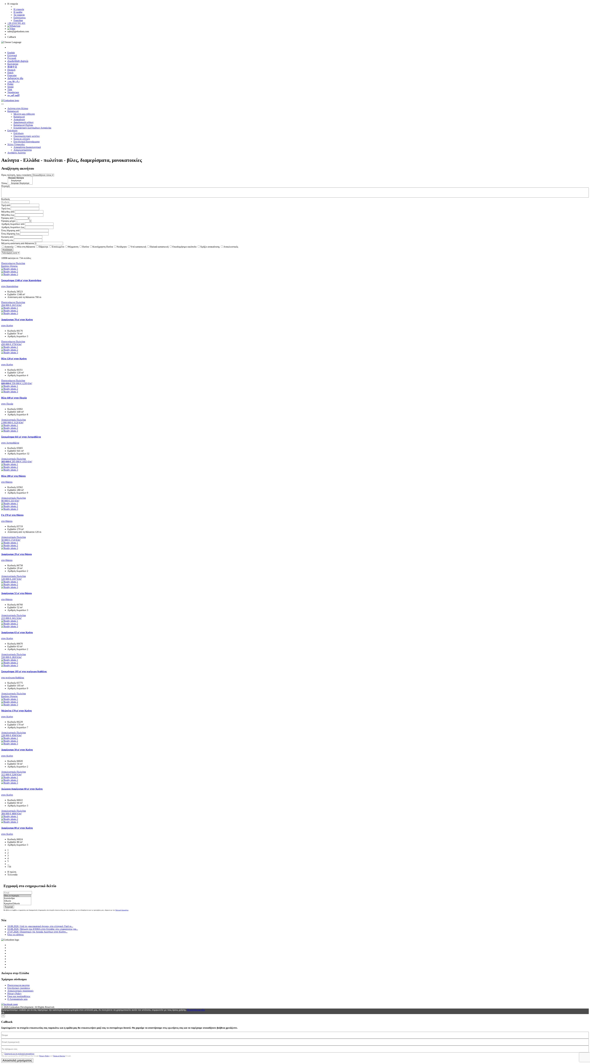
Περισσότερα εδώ (196, 1010)
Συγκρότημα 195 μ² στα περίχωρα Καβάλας (24, 671)
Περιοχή (5, 186)
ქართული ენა (15, 78)
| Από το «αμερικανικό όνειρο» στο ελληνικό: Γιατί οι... (40, 926)
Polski (10, 84)
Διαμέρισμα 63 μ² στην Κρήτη (17, 632)
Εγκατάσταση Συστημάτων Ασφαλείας (32, 127)
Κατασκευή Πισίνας (23, 125)
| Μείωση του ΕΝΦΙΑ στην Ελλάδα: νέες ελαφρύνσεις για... (42, 929)
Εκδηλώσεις (20, 17)
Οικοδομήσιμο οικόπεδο (184, 246)
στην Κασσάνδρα (9, 286)
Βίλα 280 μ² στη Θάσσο (13, 476)
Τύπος (4, 183)
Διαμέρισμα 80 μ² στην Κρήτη (17, 828)
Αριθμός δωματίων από (12, 224)
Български (12, 64)
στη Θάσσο (6, 482)
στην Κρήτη (7, 325)
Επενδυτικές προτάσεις (18, 988)
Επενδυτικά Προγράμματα (26, 141)
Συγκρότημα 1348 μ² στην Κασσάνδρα (21, 280)
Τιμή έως (5, 208)
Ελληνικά (12, 55)
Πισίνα (85, 246)
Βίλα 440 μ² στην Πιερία (14, 397)
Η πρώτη (11, 872)
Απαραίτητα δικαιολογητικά (27, 147)
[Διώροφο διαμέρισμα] (20, 183)
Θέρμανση (73, 246)
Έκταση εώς (7, 240)
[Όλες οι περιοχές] (17, 896)
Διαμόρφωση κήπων (23, 122)
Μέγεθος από (7, 211)
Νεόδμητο (122, 246)
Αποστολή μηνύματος (17, 1060)
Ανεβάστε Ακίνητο (16, 152)
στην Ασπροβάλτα (10, 442)
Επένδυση (12, 130)
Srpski (10, 86)
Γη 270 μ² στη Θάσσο (12, 515)
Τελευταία (12, 874)
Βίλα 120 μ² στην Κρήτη (14, 358)
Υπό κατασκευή (138, 246)
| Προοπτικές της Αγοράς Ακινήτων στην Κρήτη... (37, 931)
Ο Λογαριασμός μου (17, 999)
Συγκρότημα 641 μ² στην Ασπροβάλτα (21, 436)
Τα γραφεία (19, 15)
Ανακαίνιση (19, 119)
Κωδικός (5, 199)
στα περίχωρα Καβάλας (12, 677)
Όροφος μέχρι (8, 221)
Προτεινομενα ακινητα (18, 985)
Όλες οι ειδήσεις (15, 934)
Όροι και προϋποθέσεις (18, 996)
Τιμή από (5, 205)
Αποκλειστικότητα (23, 150)
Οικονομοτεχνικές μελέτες (27, 136)
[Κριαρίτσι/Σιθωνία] (17, 903)
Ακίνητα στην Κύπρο (17, 108)
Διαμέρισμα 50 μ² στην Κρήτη (17, 749)
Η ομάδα (18, 12)
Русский (11, 58)
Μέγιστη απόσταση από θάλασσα (17, 243)
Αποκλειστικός (230, 246)
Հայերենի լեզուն (17, 61)
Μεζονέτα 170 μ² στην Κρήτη (16, 710)
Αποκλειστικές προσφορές (20, 990)
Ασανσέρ (9, 246)
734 (9, 866)
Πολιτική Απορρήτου (121, 910)
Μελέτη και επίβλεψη (24, 114)
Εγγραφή (9, 907)
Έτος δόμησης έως (10, 233)
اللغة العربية (13, 95)
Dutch (10, 72)
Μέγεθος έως (7, 215)
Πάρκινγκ (43, 246)
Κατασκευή (13, 111)
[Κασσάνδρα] (17, 898)
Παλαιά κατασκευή (159, 246)
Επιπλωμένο (58, 246)
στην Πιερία (7, 403)
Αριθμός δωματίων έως (12, 227)
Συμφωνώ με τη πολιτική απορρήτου (19, 1053)
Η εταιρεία (19, 9)
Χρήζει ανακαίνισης (210, 246)
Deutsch (11, 70)
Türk (9, 89)
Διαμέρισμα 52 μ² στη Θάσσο (16, 593)
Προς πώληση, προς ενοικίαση (16, 175)
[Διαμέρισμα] (20, 180)
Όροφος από (7, 218)
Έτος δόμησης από (10, 230)
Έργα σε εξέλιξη (22, 139)
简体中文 (12, 66)
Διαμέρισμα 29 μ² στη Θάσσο (16, 554)
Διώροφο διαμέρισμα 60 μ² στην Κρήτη (22, 789)
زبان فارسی (13, 81)
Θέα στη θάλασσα (26, 246)
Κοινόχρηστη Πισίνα (102, 246)
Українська (13, 92)
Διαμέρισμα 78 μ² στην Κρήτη (17, 319)
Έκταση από (7, 237)
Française (12, 75)
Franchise (18, 20)
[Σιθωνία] (17, 901)
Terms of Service (59, 1056)
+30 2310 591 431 (16, 23)
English (11, 52)
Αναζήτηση (7, 250)
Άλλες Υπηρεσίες (16, 144)
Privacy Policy (14, 993)
